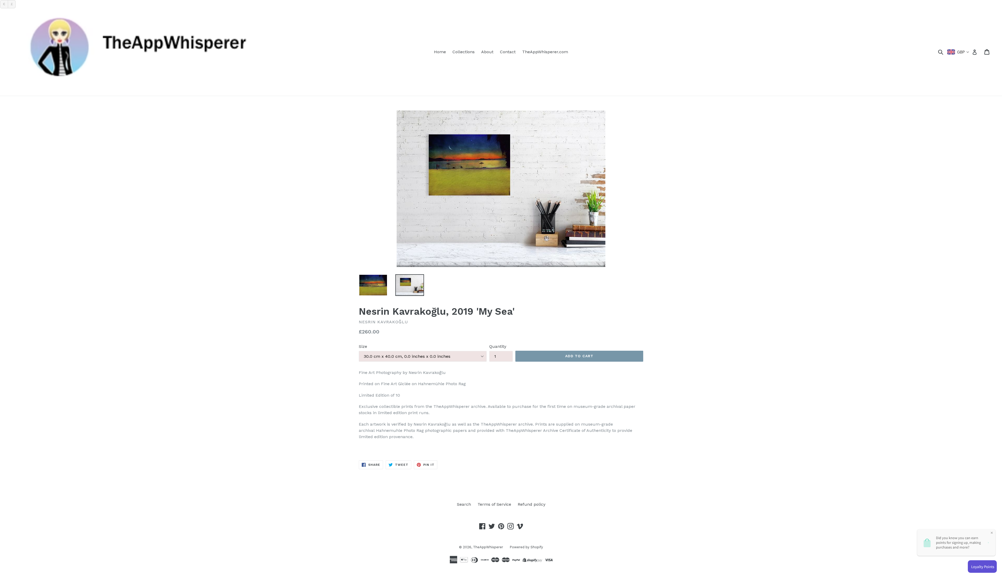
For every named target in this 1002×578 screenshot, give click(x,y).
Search (464, 504)
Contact (508, 51)
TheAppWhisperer (488, 547)
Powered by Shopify (526, 547)
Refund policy (531, 504)
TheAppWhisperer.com (545, 51)
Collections (463, 51)
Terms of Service (494, 504)
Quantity (497, 346)
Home (440, 51)
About (487, 51)
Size (363, 346)
